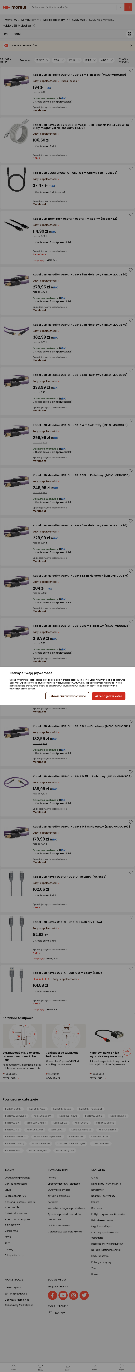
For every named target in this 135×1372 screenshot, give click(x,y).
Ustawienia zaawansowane (67, 696)
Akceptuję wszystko (108, 696)
